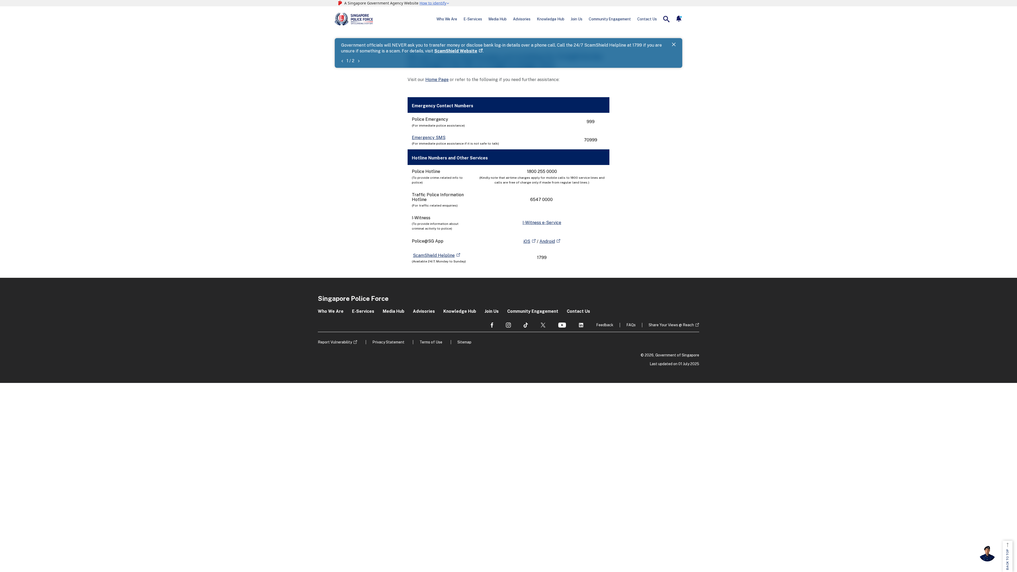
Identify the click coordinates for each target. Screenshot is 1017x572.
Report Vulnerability (335, 342)
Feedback (604, 325)
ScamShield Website (455, 50)
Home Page (437, 79)
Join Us (576, 19)
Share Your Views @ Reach (671, 325)
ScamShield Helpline (434, 255)
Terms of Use (431, 342)
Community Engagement (610, 19)
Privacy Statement (388, 342)
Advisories (521, 19)
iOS (526, 241)
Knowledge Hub (550, 19)
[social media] (492, 325)
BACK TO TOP (1007, 559)
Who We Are (446, 19)
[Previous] (342, 61)
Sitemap (464, 342)
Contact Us (647, 19)
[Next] (358, 61)
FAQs (631, 325)
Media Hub (497, 19)
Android (547, 241)
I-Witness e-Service (542, 222)
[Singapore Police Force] (354, 19)
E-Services (472, 19)
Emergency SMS (428, 137)
